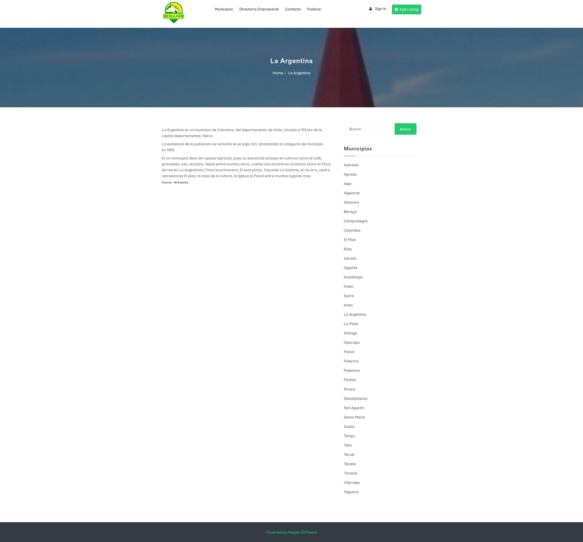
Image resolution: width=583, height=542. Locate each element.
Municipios (224, 9)
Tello (348, 445)
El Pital (349, 239)
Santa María (354, 417)
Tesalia (350, 464)
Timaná (350, 473)
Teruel (349, 454)
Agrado (350, 174)
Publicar (314, 9)
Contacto (293, 9)
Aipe (347, 183)
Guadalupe (353, 277)
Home (278, 73)
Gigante (350, 267)
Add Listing (409, 9)
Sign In (380, 8)
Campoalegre (356, 221)
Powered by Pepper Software (291, 532)
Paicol (349, 351)
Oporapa (352, 342)
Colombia (352, 230)
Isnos (348, 305)
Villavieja (352, 482)
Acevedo (351, 165)
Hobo (348, 286)
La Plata (351, 323)
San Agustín (354, 408)
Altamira (351, 202)
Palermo (351, 361)
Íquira (349, 295)
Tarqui (349, 436)
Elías (348, 249)
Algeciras (352, 193)
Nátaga (350, 333)
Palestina (352, 370)
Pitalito (350, 380)
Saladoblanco (356, 398)
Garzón (350, 258)
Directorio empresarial (259, 9)
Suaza (349, 426)
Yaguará (351, 492)
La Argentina (355, 314)
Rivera (349, 389)
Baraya (350, 211)
